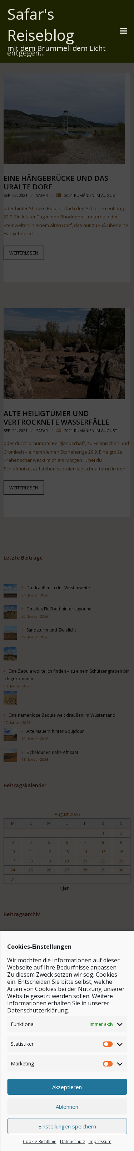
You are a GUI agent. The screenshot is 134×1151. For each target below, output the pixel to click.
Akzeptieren (67, 1086)
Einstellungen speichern (67, 1126)
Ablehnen (67, 1106)
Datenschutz (72, 1141)
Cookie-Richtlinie (39, 1141)
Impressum (100, 1141)
